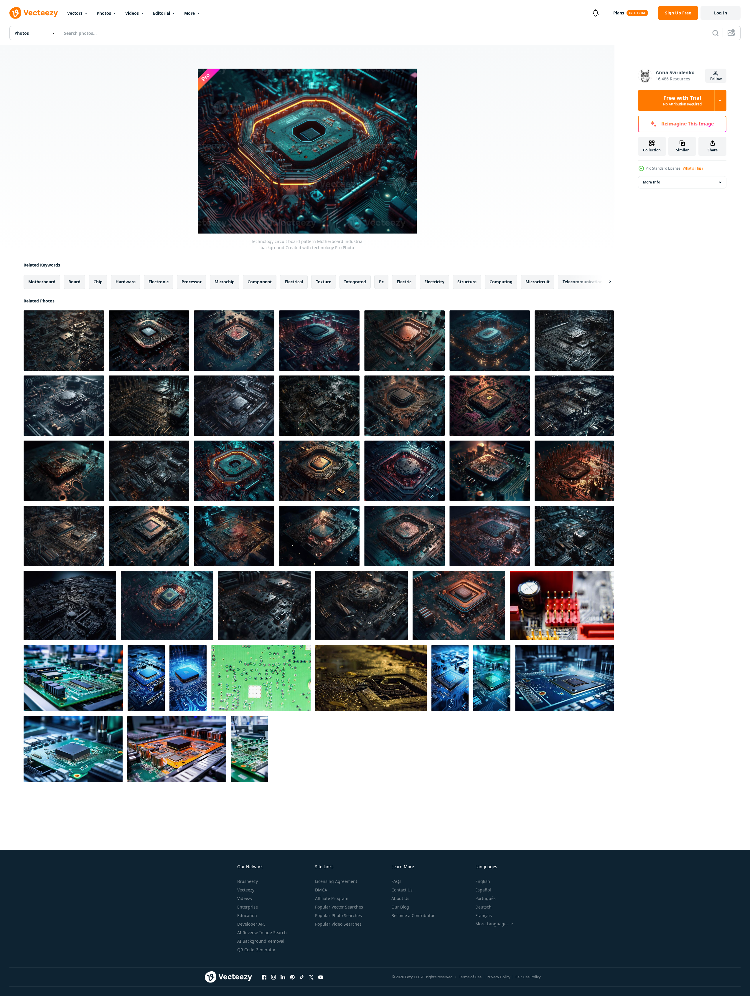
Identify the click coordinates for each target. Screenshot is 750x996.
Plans (618, 13)
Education (247, 915)
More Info (651, 182)
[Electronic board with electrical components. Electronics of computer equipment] (562, 605)
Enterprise (247, 907)
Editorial (161, 13)
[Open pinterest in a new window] (292, 977)
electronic (159, 281)
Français (483, 915)
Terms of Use (470, 977)
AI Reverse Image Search (262, 932)
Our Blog (400, 907)
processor (192, 281)
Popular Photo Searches (338, 915)
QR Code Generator (256, 949)
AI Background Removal (260, 941)
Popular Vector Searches (339, 907)
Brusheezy (247, 881)
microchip (225, 281)
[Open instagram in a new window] (273, 977)
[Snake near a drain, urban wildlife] (371, 678)
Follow (716, 78)
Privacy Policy (498, 977)
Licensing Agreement (336, 881)
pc (381, 281)
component (260, 281)
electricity (434, 281)
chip (98, 281)
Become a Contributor (413, 915)
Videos (132, 13)
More (189, 13)
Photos (104, 13)
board (74, 281)
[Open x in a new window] (311, 977)
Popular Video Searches (338, 924)
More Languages (492, 923)
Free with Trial (682, 100)
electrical (294, 281)
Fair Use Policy (528, 977)
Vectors (75, 13)
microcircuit (537, 281)
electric (404, 281)
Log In (720, 13)
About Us (400, 898)
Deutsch (483, 907)
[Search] (715, 33)
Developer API (251, 924)
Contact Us (402, 890)
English (482, 881)
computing (500, 281)
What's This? (693, 168)
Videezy (244, 898)
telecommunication (583, 281)
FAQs (396, 881)
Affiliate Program (331, 898)
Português (485, 898)
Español (483, 890)
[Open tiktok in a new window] (301, 977)
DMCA (321, 890)
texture (323, 281)
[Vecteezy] (33, 13)
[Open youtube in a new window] (320, 977)
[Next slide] (605, 282)
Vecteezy (245, 890)
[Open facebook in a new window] (264, 977)
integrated (355, 281)
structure (467, 281)
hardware (126, 281)
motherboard (41, 281)
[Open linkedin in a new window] (283, 977)
